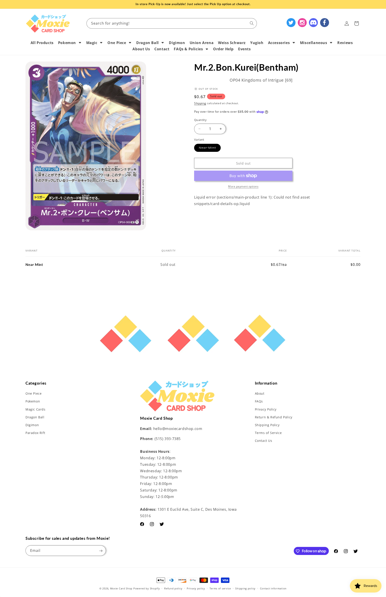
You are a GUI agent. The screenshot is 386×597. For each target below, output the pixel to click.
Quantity (200, 120)
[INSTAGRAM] (302, 22)
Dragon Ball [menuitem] (147, 42)
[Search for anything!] (252, 23)
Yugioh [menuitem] (257, 42)
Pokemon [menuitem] (67, 42)
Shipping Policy (267, 425)
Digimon (32, 425)
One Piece (33, 393)
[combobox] (172, 23)
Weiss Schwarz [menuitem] (232, 42)
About (259, 393)
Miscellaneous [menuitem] (313, 42)
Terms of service (220, 588)
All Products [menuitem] (42, 42)
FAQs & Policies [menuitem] (188, 49)
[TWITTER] (291, 22)
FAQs (259, 401)
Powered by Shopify (146, 588)
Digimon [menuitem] (177, 42)
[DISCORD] (313, 22)
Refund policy (173, 588)
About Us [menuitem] (141, 49)
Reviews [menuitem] (345, 42)
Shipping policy (245, 588)
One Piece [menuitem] (116, 42)
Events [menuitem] (244, 49)
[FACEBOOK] (324, 22)
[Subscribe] (101, 551)
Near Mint (210, 148)
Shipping (200, 103)
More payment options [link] (243, 186)
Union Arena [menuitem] (202, 42)
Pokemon (32, 401)
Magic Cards (35, 409)
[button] (356, 23)
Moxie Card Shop (121, 588)
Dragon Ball (34, 417)
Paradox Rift (35, 433)
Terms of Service (268, 433)
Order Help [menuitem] (223, 49)
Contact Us (263, 441)
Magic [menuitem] (91, 42)
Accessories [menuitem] (279, 42)
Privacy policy (196, 588)
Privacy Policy (266, 409)
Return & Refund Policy (273, 417)
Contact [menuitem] (161, 49)
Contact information (273, 588)
